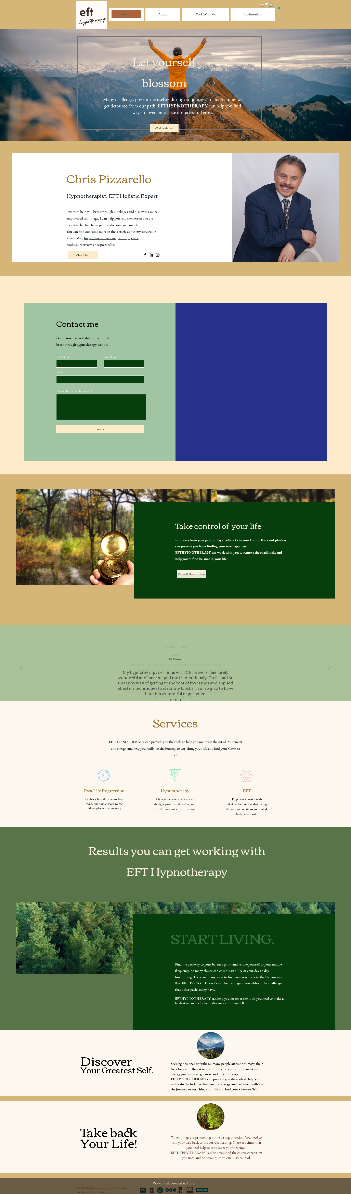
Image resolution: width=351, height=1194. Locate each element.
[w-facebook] (262, 5)
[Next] (329, 667)
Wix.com (105, 1192)
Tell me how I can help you (73, 391)
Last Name (110, 356)
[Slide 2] (175, 700)
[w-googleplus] (271, 5)
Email (59, 372)
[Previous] (22, 667)
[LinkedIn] (151, 254)
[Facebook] (145, 254)
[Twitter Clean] (266, 3)
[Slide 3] (180, 700)
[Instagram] (157, 254)
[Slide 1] (170, 700)
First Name (63, 356)
